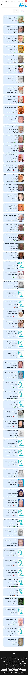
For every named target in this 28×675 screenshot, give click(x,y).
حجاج (5, 665)
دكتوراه (13, 657)
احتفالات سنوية (4, 670)
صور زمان (20, 668)
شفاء (4, 672)
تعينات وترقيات (15, 661)
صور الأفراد (9, 657)
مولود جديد (21, 659)
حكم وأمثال (9, 661)
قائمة (16, 11)
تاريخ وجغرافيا (16, 670)
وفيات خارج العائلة (17, 665)
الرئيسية (24, 657)
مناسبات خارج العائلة (23, 670)
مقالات (3, 659)
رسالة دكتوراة (16, 672)
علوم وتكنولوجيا (10, 663)
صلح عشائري (8, 668)
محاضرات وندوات (22, 661)
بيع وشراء (4, 663)
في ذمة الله (8, 659)
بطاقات (22, 11)
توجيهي (13, 668)
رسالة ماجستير (22, 672)
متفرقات (12, 659)
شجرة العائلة (5, 657)
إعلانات (23, 665)
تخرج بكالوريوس (9, 672)
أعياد (11, 665)
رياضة (15, 663)
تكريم (8, 665)
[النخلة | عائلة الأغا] (23, 5)
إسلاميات (23, 663)
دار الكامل (10, 670)
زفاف (25, 659)
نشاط (16, 668)
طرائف (4, 661)
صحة (19, 663)
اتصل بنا (20, 657)
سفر (16, 659)
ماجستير (17, 657)
